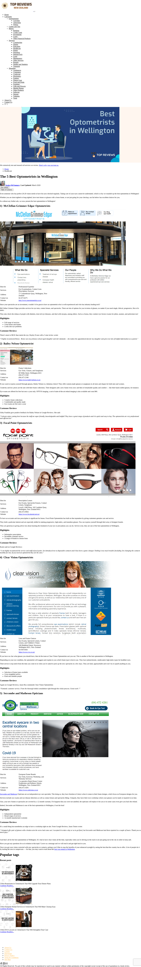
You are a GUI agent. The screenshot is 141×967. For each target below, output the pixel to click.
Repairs (16, 62)
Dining (15, 44)
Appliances (17, 70)
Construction (17, 42)
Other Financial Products (22, 38)
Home (6, 15)
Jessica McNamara (12, 185)
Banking (16, 30)
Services (12, 40)
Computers (17, 72)
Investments (17, 34)
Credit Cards (17, 32)
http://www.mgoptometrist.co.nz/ (30, 300)
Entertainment (14, 19)
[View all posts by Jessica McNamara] (2, 185)
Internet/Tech (17, 54)
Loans (15, 36)
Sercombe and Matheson (8, 794)
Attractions (17, 23)
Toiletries (16, 96)
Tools (15, 98)
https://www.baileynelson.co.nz (29, 380)
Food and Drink (18, 82)
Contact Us (8, 102)
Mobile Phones (18, 88)
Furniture (16, 84)
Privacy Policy (9, 956)
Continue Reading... (7, 886)
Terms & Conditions (11, 957)
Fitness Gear (17, 80)
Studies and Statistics (20, 64)
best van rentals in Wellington (64, 849)
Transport (16, 66)
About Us (7, 100)
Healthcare (17, 48)
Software (16, 92)
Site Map (7, 959)
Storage (16, 94)
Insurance (16, 52)
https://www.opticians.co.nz (28, 790)
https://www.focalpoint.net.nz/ (29, 514)
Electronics (17, 76)
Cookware (16, 74)
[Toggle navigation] (34, 11)
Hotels (15, 50)
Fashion (16, 78)
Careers (7, 952)
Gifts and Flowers (19, 86)
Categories (8, 17)
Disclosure (8, 954)
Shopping (12, 68)
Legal (15, 56)
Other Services (18, 60)
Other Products (18, 90)
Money (11, 29)
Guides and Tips (14, 27)
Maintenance (17, 58)
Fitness (15, 25)
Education (16, 46)
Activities (16, 21)
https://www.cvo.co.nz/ (27, 652)
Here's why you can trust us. (49, 165)
